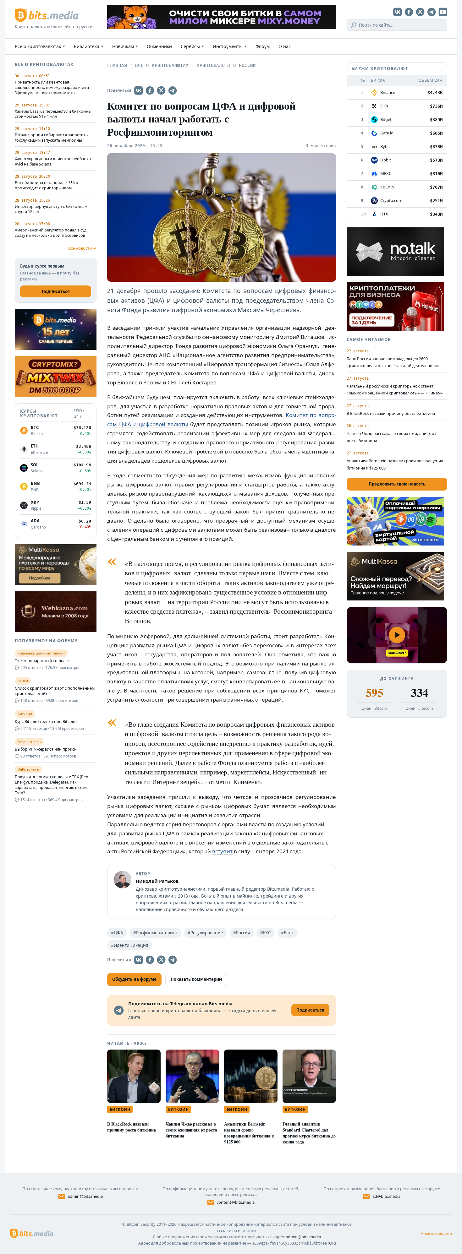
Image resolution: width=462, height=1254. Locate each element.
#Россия (241, 933)
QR (332, 1243)
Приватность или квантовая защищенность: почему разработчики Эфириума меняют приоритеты (52, 87)
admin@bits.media (85, 1196)
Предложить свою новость (397, 484)
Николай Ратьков (157, 881)
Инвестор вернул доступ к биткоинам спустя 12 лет (51, 209)
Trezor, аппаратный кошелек (42, 660)
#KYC (265, 933)
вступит (222, 851)
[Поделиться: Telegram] (172, 90)
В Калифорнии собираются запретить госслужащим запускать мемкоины (51, 138)
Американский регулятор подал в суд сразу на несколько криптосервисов (50, 233)
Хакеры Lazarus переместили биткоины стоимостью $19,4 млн (53, 114)
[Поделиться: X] (161, 90)
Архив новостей (436, 1233)
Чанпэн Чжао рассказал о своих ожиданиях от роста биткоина (191, 1130)
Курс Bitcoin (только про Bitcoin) (46, 721)
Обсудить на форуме (134, 979)
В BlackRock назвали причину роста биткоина (131, 1127)
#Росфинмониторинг (155, 933)
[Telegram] (431, 12)
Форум (263, 46)
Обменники (159, 46)
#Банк (287, 933)
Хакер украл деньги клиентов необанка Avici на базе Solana (53, 161)
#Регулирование (205, 933)
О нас (284, 46)
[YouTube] (442, 12)
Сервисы (192, 46)
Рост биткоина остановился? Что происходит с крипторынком (46, 185)
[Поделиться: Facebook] (150, 90)
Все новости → (82, 248)
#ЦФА (117, 933)
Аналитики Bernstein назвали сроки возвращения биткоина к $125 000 (249, 1133)
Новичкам (125, 46)
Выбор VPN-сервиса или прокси (46, 749)
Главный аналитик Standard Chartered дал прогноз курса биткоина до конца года (309, 1133)
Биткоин (120, 1109)
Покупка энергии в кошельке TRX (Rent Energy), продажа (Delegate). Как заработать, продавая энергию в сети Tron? (52, 784)
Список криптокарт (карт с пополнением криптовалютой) (55, 691)
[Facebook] (408, 12)
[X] (420, 12)
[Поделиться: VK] (138, 90)
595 (374, 692)
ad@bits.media (386, 1196)
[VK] (397, 12)
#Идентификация (129, 945)
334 (419, 692)
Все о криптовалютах (40, 46)
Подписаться (56, 291)
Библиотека (88, 46)
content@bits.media (236, 1202)
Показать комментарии (196, 979)
